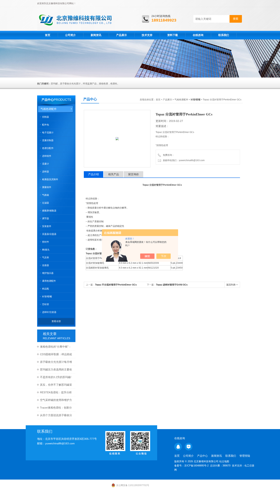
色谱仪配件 (48, 148)
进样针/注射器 (49, 312)
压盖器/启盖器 (49, 234)
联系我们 (223, 35)
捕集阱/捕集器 (49, 210)
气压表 (45, 257)
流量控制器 (48, 140)
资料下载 (172, 35)
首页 (47, 35)
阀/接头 (46, 249)
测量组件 (46, 187)
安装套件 (46, 226)
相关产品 (113, 174)
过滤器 (45, 203)
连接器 (45, 265)
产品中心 (48, 99)
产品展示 (121, 35)
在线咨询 (198, 35)
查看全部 (56, 321)
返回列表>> (232, 284)
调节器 (45, 218)
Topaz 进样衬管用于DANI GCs (172, 284)
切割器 (45, 117)
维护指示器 (48, 273)
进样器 (45, 171)
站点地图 (224, 461)
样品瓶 (45, 288)
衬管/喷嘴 (47, 296)
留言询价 (133, 174)
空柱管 (45, 304)
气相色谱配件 (49, 108)
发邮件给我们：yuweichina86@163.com (183, 160)
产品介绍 (93, 174)
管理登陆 (244, 455)
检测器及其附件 (50, 179)
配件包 (45, 124)
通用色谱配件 (49, 281)
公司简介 (70, 35)
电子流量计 (48, 132)
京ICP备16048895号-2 (196, 465)
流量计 (45, 163)
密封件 (45, 242)
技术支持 (147, 35)
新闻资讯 (96, 35)
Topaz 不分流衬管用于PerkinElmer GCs (116, 284)
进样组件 (46, 156)
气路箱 (45, 195)
